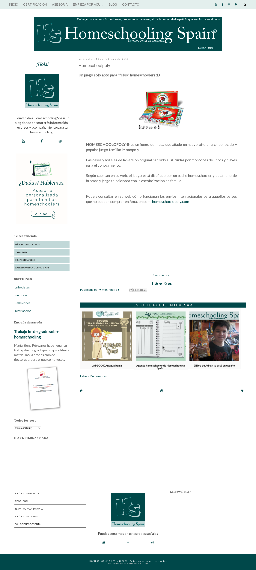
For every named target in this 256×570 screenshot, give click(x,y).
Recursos (20, 295)
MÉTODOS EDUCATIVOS (27, 244)
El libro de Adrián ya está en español (214, 365)
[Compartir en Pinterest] (145, 290)
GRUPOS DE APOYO (25, 260)
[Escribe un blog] (134, 290)
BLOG (113, 4)
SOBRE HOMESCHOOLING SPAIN (32, 267)
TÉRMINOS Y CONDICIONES (29, 508)
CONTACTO (130, 4)
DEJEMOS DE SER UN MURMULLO (128, 563)
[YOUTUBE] (23, 141)
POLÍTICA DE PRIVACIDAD (28, 493)
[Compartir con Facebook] (141, 290)
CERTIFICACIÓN (35, 4)
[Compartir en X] (138, 290)
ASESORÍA (60, 4)
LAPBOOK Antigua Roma (107, 365)
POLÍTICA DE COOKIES (26, 516)
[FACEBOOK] (42, 141)
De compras (98, 376)
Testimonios (22, 311)
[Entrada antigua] (242, 390)
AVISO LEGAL (22, 501)
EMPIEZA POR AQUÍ (87, 4)
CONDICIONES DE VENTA (27, 524)
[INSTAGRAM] (60, 141)
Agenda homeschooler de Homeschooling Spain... (160, 366)
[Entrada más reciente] (81, 390)
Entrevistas (22, 287)
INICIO (13, 4)
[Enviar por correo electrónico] (131, 290)
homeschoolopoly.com (170, 201)
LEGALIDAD (21, 252)
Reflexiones (22, 303)
